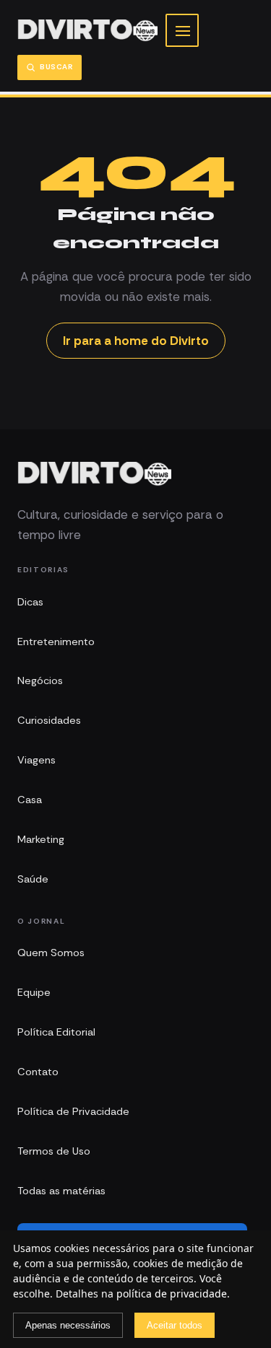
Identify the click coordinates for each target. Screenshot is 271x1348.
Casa (29, 799)
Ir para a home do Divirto (136, 341)
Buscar (56, 66)
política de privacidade (171, 1293)
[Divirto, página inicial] (87, 30)
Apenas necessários (68, 1325)
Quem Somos (51, 952)
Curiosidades (49, 720)
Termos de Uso (53, 1151)
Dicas (30, 601)
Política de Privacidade (73, 1111)
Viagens (36, 759)
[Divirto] (94, 474)
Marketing (40, 839)
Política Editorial (56, 1031)
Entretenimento (56, 641)
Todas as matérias (61, 1190)
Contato (38, 1071)
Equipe (34, 992)
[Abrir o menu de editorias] (182, 30)
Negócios (40, 680)
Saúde (32, 878)
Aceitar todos (174, 1325)
